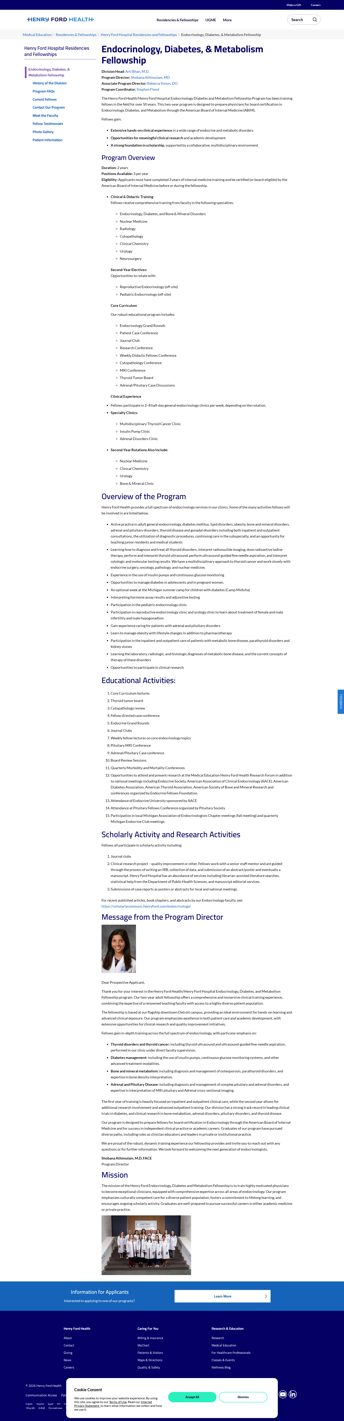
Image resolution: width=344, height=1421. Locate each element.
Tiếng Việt (30, 1408)
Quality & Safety (149, 1367)
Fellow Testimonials (48, 124)
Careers (316, 5)
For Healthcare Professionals (231, 1353)
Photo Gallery (43, 132)
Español (40, 1404)
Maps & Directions (150, 1360)
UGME (210, 20)
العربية (50, 1404)
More (227, 20)
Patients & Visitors (150, 1353)
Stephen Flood (148, 89)
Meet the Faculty (45, 116)
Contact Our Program (49, 107)
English (29, 1404)
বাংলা (58, 1404)
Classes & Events (223, 1360)
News (67, 1360)
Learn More (222, 1296)
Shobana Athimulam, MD (150, 77)
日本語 (41, 1408)
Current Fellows (45, 99)
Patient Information (48, 140)
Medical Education (37, 35)
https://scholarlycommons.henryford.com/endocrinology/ (146, 906)
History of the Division (50, 83)
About (68, 1338)
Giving (68, 1353)
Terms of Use (118, 1402)
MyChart (143, 1345)
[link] (75, 19)
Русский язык (55, 1408)
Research (218, 1338)
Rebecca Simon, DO (162, 83)
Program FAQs (44, 91)
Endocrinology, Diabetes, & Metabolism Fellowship (49, 72)
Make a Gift (294, 5)
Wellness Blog (221, 1367)
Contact (69, 1345)
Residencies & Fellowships (177, 20)
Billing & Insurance (150, 1338)
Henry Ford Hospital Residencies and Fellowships (139, 35)
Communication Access (41, 1395)
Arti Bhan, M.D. (137, 71)
